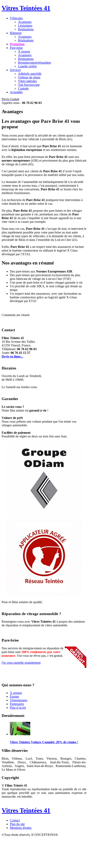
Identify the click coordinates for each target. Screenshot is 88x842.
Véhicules (16, 18)
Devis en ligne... (12, 356)
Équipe (14, 696)
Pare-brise (16, 47)
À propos (24, 51)
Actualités (16, 92)
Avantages (25, 22)
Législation (25, 25)
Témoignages (18, 700)
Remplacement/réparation (34, 62)
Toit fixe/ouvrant (28, 84)
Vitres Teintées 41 (26, 8)
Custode (23, 88)
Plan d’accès (18, 707)
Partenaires (17, 704)
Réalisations (26, 29)
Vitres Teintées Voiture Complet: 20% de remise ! (44, 742)
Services (15, 70)
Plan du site (17, 824)
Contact (15, 820)
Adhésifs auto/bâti (29, 73)
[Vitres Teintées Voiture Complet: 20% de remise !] (20, 734)
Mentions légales (21, 827)
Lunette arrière (27, 66)
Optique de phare (29, 77)
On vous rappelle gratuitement (21, 662)
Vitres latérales (27, 81)
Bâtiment (15, 33)
